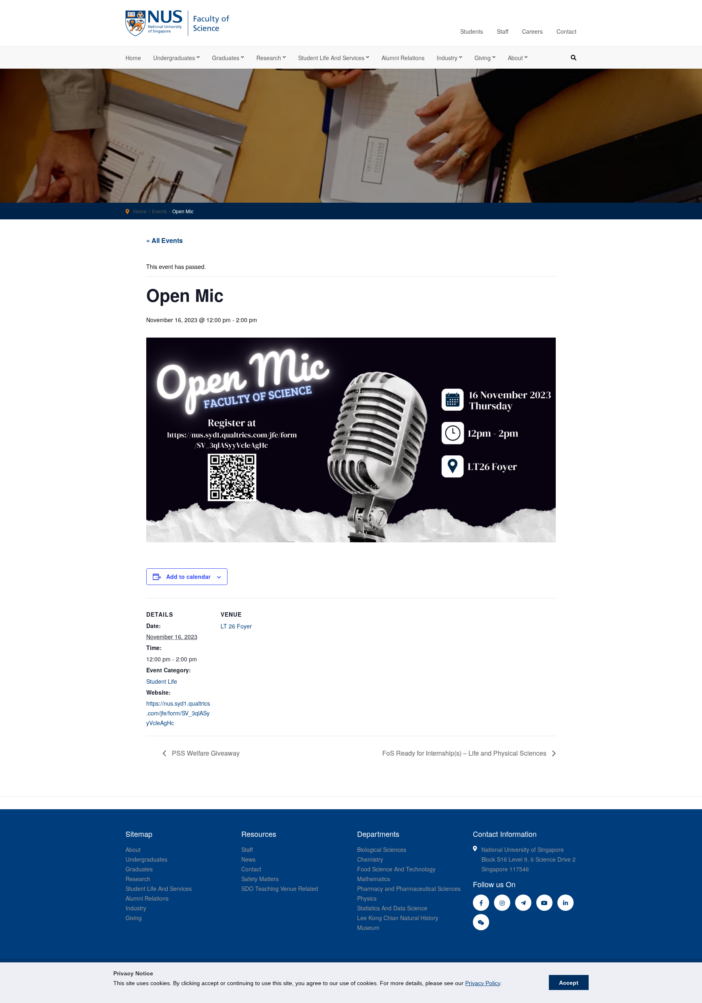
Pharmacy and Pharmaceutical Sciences (409, 888)
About (515, 58)
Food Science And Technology (396, 869)
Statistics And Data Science (392, 908)
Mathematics (373, 879)
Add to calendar (188, 576)
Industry (447, 58)
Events (159, 211)
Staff (502, 31)
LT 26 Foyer (236, 626)
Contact (566, 31)
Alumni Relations (403, 58)
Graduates (225, 58)
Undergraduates (174, 58)
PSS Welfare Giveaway (205, 753)
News (248, 859)
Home (133, 58)
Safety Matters (260, 879)
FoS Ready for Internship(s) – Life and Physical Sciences (465, 753)
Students (471, 31)
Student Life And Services (159, 888)
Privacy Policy (482, 983)
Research (268, 58)
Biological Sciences (381, 849)
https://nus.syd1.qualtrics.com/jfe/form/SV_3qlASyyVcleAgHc (178, 713)
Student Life (161, 681)
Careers (532, 31)
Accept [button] (568, 982)
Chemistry (370, 859)
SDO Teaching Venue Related (279, 888)
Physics (367, 898)
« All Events (164, 240)
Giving (482, 58)
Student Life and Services (331, 58)
